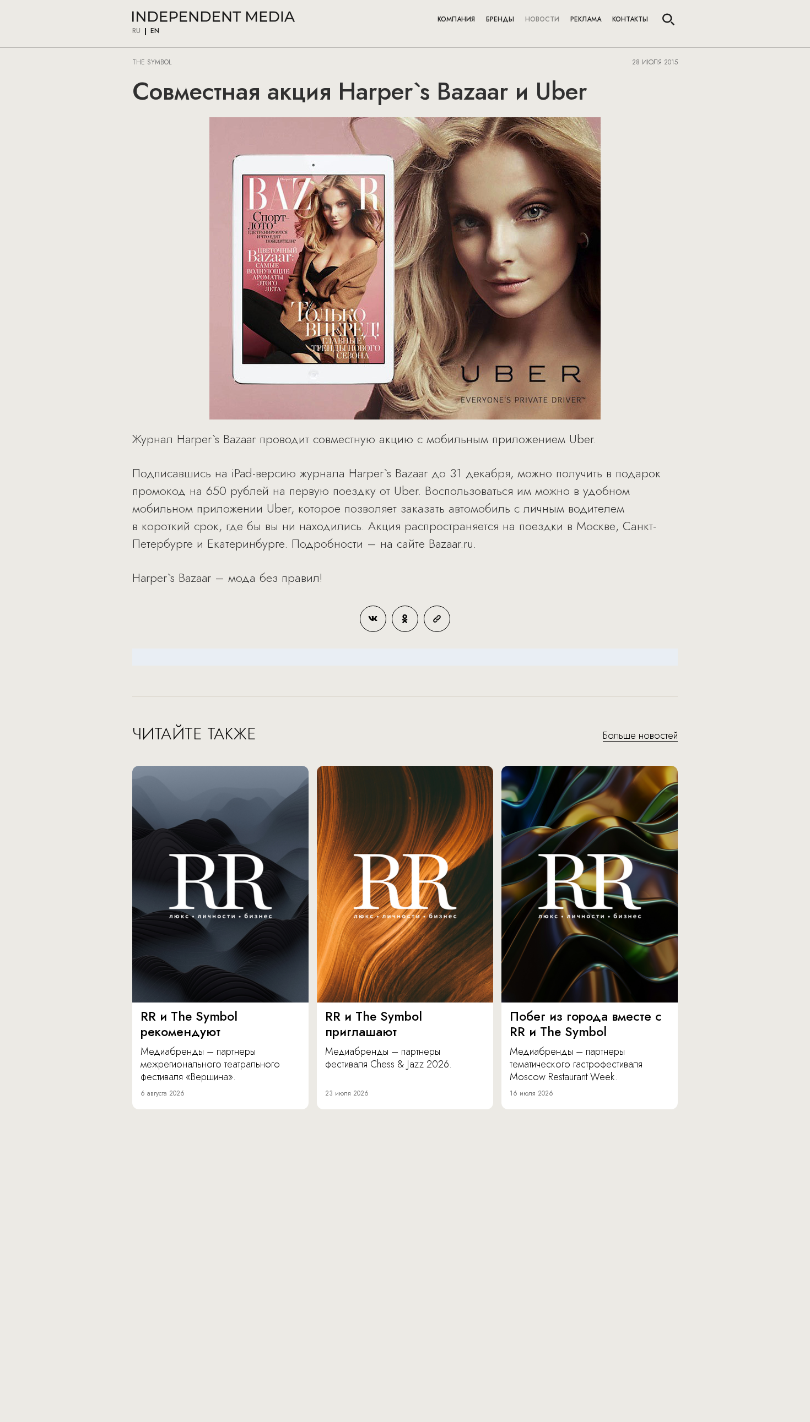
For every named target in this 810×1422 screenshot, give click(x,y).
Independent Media (213, 16)
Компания (456, 19)
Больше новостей (640, 736)
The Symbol (153, 62)
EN (154, 31)
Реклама (585, 19)
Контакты (630, 19)
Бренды (500, 19)
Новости (542, 19)
